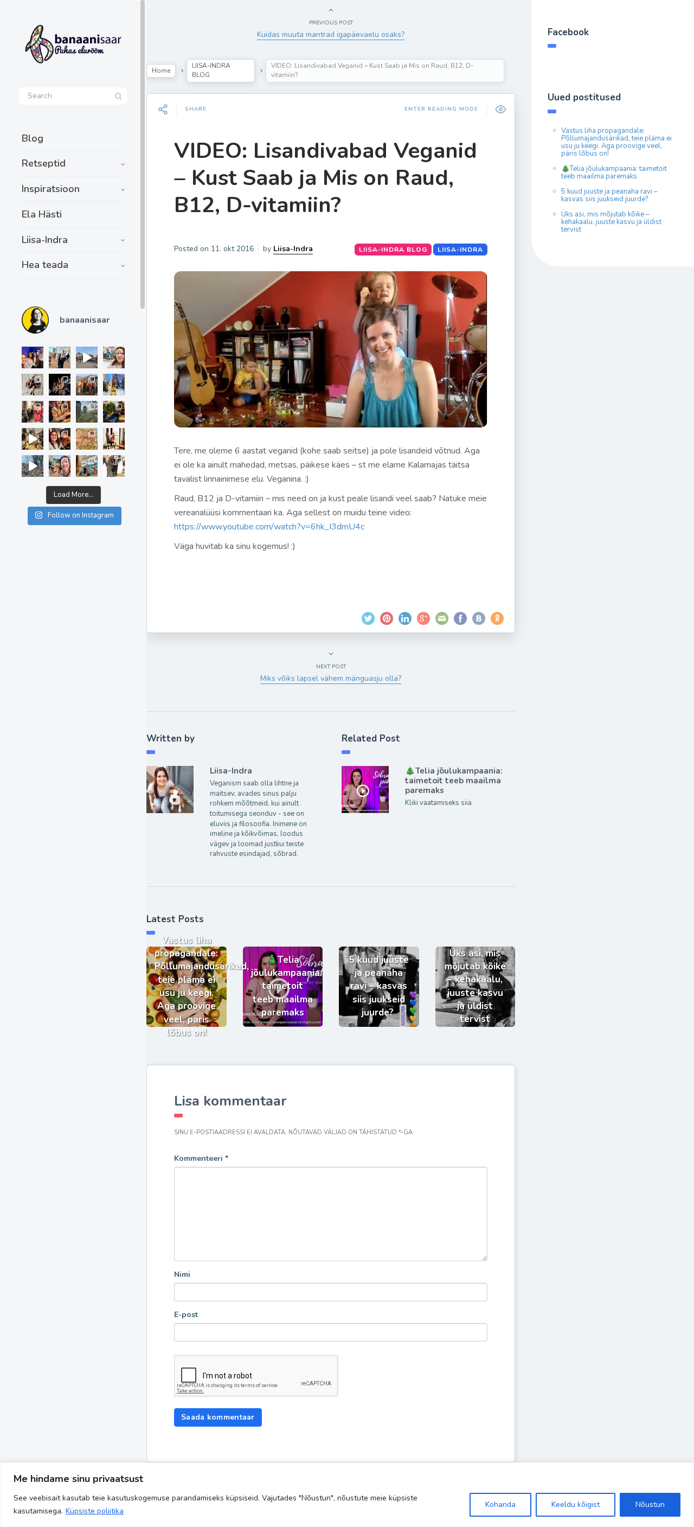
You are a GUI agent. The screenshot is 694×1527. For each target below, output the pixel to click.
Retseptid (44, 163)
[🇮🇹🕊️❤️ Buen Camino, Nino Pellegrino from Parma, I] (87, 384)
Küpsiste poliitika (95, 1511)
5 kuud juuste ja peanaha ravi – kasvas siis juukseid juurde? (609, 195)
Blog (32, 138)
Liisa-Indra (45, 239)
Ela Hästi (42, 214)
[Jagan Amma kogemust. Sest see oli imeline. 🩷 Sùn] (114, 466)
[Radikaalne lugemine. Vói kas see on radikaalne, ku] (114, 357)
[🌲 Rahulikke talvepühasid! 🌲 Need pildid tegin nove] (87, 412)
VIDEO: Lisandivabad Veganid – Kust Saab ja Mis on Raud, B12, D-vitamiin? (325, 178)
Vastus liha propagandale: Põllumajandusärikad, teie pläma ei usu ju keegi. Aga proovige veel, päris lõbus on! (616, 142)
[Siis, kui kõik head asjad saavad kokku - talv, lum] (114, 384)
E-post (186, 1314)
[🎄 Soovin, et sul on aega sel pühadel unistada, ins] (59, 412)
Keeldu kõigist (575, 1504)
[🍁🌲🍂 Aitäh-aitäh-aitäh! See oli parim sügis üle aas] (114, 439)
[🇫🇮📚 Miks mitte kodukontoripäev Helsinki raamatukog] (59, 357)
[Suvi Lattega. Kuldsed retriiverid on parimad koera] (59, 466)
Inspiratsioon (51, 188)
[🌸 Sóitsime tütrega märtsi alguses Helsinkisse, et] (87, 357)
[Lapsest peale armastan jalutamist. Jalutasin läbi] (32, 466)
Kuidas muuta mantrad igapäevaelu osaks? (330, 34)
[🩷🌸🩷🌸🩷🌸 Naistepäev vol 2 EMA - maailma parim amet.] (32, 384)
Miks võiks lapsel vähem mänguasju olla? (330, 678)
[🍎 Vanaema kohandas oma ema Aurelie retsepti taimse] (87, 439)
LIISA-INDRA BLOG (211, 70)
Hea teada (45, 264)
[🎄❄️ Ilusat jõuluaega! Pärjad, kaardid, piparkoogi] (114, 412)
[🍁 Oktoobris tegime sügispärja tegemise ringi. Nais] (59, 439)
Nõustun (650, 1504)
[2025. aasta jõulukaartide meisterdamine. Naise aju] (32, 439)
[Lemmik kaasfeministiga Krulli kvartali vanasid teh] (87, 466)
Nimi (182, 1274)
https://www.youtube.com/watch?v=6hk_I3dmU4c (269, 527)
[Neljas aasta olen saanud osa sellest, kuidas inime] (32, 412)
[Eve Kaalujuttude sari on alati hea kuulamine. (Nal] (32, 357)
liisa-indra (460, 249)
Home (161, 70)
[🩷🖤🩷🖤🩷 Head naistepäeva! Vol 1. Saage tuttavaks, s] (59, 384)
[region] (347, 1494)
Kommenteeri (201, 1158)
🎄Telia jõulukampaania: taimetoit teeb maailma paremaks (454, 780)
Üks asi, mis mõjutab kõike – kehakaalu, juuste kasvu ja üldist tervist (611, 221)
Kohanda (500, 1504)
